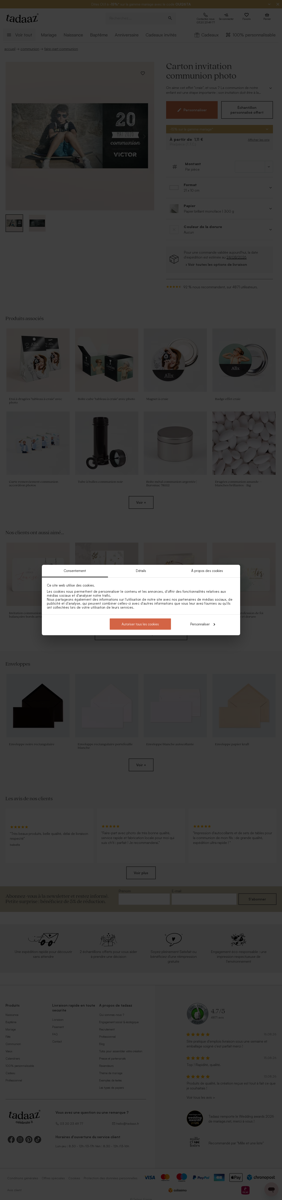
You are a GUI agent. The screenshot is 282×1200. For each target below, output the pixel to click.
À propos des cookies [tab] (207, 571)
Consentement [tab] (75, 571)
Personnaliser (200, 624)
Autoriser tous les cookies (140, 624)
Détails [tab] (141, 571)
